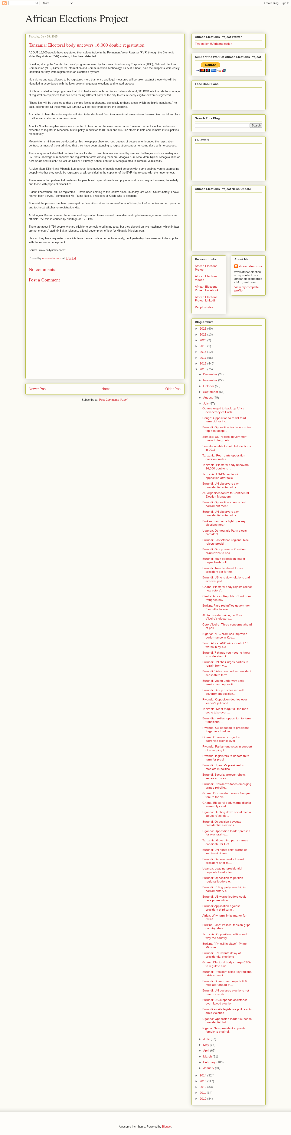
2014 (203, 1075)
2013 (203, 1081)
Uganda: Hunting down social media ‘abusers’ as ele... (226, 813)
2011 (203, 1092)
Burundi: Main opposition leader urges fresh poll (223, 560)
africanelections (250, 266)
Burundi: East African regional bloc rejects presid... (225, 541)
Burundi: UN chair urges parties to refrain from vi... (225, 663)
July (206, 403)
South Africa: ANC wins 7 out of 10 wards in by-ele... (225, 645)
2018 (203, 351)
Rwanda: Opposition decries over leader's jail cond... (224, 701)
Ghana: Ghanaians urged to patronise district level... (221, 738)
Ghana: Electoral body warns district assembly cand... (226, 804)
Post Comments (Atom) (113, 399)
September (211, 391)
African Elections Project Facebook (207, 288)
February (209, 1062)
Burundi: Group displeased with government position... (223, 691)
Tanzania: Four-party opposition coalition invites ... (223, 457)
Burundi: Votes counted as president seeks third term (226, 673)
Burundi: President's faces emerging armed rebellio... (226, 785)
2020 (203, 340)
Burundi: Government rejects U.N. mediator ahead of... (225, 982)
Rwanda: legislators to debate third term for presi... (225, 757)
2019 (203, 346)
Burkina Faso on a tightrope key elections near (223, 523)
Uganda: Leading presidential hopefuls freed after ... (222, 870)
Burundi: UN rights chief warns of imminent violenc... (224, 851)
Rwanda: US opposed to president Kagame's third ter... (225, 729)
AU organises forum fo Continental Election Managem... (225, 494)
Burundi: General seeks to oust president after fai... (223, 860)
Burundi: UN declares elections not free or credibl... (225, 992)
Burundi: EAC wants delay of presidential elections (221, 954)
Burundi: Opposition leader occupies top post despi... (226, 429)
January (209, 1068)
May (206, 1044)
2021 (203, 334)
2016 (203, 363)
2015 (203, 369)
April (206, 1050)
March (208, 1056)
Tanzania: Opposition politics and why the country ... (224, 936)
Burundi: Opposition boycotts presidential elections (221, 823)
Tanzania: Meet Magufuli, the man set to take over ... (225, 710)
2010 (203, 1098)
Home (106, 389)
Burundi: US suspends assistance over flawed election (225, 1001)
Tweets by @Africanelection (213, 43)
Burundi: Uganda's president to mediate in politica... (223, 767)
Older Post (173, 389)
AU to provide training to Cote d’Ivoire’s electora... (222, 616)
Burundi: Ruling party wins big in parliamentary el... (224, 889)
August (208, 397)
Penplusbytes (204, 307)
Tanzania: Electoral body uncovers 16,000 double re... (225, 466)
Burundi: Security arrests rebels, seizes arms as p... (224, 776)
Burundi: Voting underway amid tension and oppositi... (223, 682)
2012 (203, 1087)
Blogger (166, 1126)
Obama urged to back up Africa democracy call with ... (223, 410)
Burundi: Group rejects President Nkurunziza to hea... (224, 551)
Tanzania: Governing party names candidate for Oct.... (225, 842)
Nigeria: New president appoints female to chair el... (223, 1029)
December (210, 374)
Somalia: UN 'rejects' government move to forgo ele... (224, 438)
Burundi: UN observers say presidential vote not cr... (220, 485)
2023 (203, 328)
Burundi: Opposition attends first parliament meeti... (224, 504)
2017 (203, 357)
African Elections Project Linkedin (206, 298)
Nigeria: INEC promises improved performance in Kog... (224, 635)
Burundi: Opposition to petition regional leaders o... (222, 879)
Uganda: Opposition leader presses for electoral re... (226, 832)
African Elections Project (76, 18)
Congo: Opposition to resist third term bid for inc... (224, 419)
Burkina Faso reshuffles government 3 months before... (226, 607)
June (207, 1039)
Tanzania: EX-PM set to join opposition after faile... (220, 475)
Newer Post (37, 389)
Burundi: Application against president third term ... (221, 907)
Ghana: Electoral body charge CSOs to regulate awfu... (226, 964)
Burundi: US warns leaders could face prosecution (224, 898)
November (210, 380)
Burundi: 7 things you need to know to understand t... (226, 654)
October (209, 386)
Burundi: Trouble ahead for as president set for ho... (222, 569)
